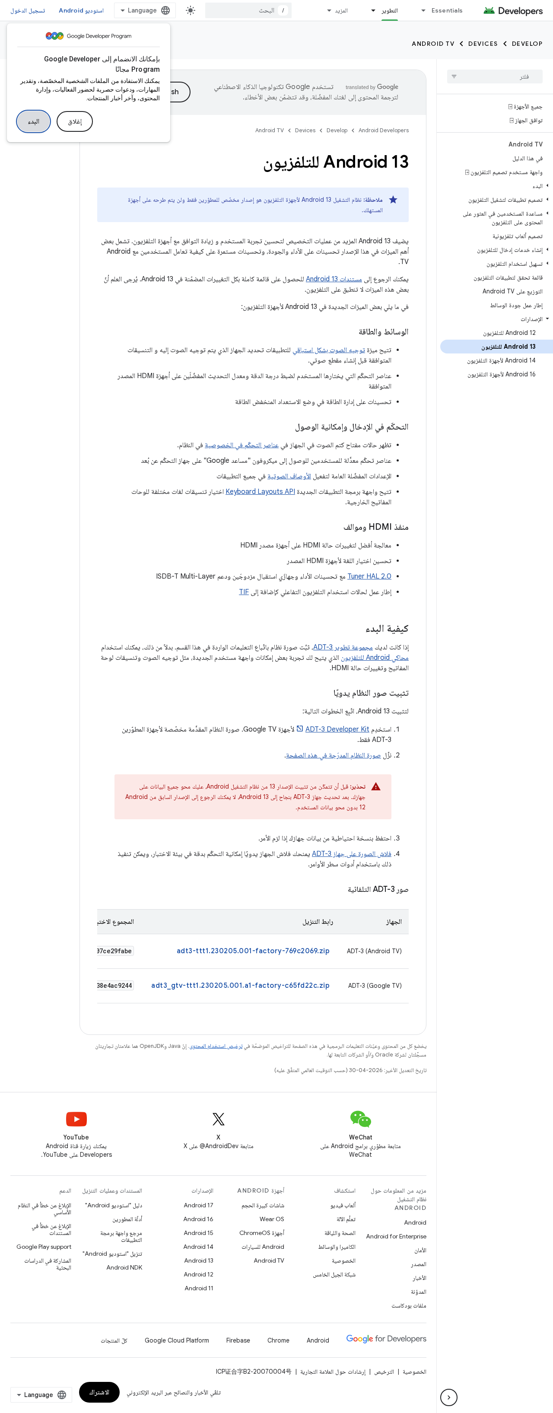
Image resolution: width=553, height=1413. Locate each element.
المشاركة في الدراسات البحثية (47, 1264)
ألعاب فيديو (343, 1205)
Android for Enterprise (396, 1236)
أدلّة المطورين (127, 1219)
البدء (33, 121)
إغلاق (75, 121)
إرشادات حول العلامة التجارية (332, 1371)
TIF (244, 592)
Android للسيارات (263, 1247)
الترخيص (384, 1371)
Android (415, 1222)
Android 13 (198, 1260)
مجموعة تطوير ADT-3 (343, 647)
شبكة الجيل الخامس (334, 1274)
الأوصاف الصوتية (289, 476)
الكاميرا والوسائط (337, 1247)
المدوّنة (418, 1291)
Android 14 (198, 1247)
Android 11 (198, 1288)
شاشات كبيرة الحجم (263, 1205)
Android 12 (198, 1274)
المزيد (341, 10)
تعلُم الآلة (346, 1219)
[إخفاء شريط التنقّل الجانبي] (449, 1397)
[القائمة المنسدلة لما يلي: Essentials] (420, 10)
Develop (527, 44)
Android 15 (198, 1233)
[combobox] (248, 10)
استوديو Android (81, 10)
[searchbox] (495, 76)
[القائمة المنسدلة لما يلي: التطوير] (369, 10)
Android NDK (124, 1267)
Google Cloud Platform (177, 1340)
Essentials (447, 10)
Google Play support (43, 1247)
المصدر (418, 1264)
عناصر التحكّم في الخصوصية (242, 445)
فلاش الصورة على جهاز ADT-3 (351, 854)
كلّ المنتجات (114, 1340)
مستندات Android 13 (334, 279)
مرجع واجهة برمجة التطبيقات (121, 1236)
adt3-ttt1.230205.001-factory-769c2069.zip (253, 951)
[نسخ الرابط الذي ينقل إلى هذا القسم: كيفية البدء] (356, 629)
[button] (496, 186)
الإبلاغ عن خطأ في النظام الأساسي (44, 1208)
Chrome (278, 1340)
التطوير (389, 10)
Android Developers (384, 130)
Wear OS (272, 1219)
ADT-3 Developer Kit (337, 729)
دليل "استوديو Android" (113, 1205)
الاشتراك (99, 1392)
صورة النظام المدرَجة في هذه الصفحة (333, 755)
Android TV (433, 44)
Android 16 (198, 1219)
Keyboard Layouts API (260, 491)
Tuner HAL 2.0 (369, 576)
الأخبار (419, 1278)
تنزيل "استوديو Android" (112, 1253)
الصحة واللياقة (340, 1233)
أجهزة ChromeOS (261, 1233)
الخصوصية (344, 1260)
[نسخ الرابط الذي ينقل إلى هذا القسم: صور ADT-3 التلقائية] (339, 890)
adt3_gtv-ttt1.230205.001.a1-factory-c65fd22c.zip (240, 985)
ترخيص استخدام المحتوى (215, 1046)
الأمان (420, 1250)
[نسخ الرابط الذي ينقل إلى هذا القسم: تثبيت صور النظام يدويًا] (325, 693)
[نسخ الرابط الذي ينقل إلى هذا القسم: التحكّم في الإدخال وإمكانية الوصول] (286, 427)
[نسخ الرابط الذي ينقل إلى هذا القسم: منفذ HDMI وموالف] (334, 527)
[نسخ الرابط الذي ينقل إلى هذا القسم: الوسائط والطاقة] (350, 332)
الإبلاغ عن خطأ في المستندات (51, 1229)
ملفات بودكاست (408, 1305)
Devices (483, 44)
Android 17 (198, 1205)
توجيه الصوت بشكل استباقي (328, 350)
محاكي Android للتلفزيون (375, 657)
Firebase (238, 1340)
